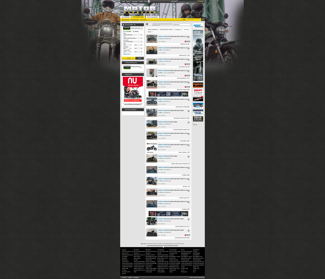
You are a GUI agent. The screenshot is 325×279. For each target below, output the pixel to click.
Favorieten (143, 19)
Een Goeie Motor (182, 78)
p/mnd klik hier (167, 38)
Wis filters (186, 29)
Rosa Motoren (183, 67)
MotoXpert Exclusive (180, 118)
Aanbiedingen (135, 19)
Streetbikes (183, 141)
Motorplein (125, 17)
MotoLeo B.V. (183, 55)
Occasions (128, 31)
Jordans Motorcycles (181, 237)
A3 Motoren (183, 44)
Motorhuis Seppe (182, 89)
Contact (128, 1)
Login (145, 1)
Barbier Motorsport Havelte (179, 163)
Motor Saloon (183, 152)
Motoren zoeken (138, 17)
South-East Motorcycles (180, 129)
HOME (123, 1)
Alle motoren (125, 19)
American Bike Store (181, 226)
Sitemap (141, 1)
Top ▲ (195, 124)
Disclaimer (134, 1)
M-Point (185, 186)
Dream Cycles (183, 197)
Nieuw (136, 31)
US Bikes (184, 175)
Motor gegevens (152, 17)
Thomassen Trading (181, 107)
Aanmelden (201, 1)
